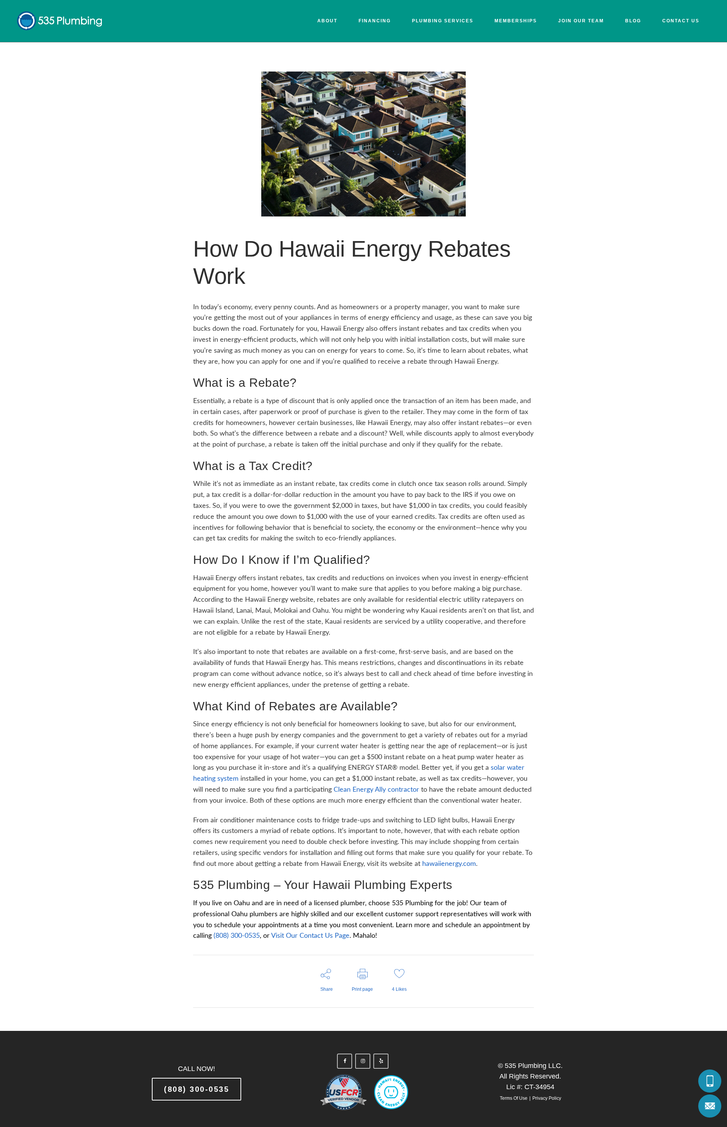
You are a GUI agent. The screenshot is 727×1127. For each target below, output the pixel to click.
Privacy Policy (546, 1098)
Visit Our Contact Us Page (310, 935)
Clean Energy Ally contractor (376, 789)
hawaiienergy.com (449, 864)
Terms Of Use (513, 1098)
